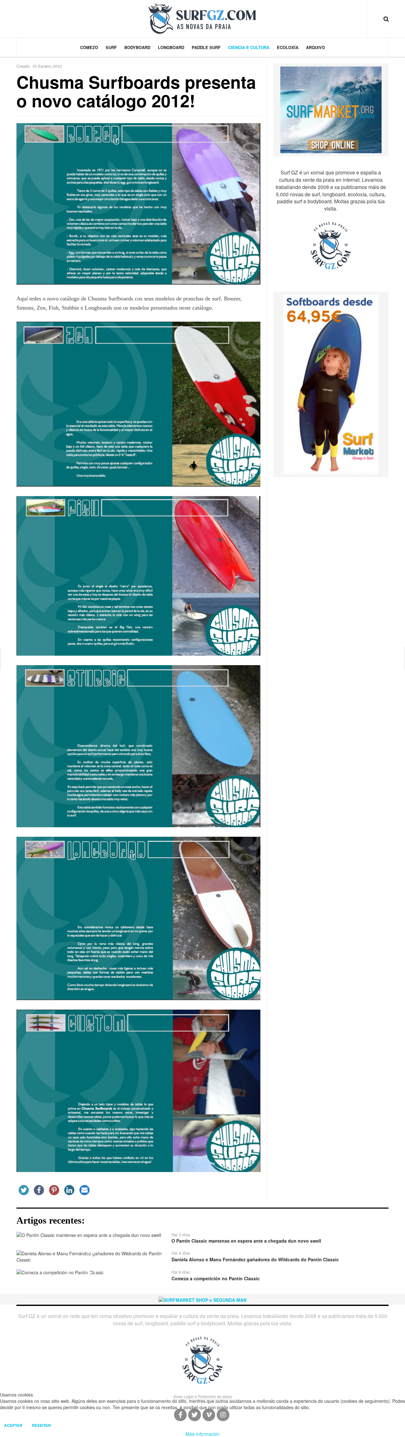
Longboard (171, 47)
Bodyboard (137, 47)
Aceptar (13, 1425)
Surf (111, 47)
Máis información (202, 1434)
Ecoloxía (287, 47)
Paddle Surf (206, 47)
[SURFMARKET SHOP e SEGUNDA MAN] (202, 1299)
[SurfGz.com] (202, 18)
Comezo (89, 47)
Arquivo (315, 47)
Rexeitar (41, 1425)
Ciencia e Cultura (248, 47)
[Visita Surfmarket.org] (331, 109)
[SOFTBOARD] (331, 384)
